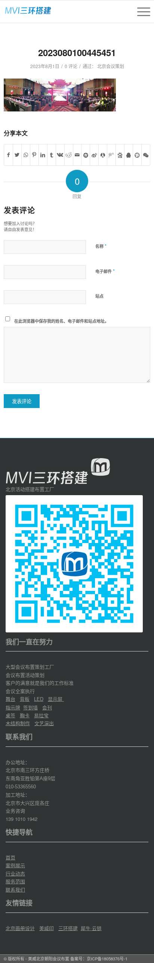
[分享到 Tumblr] (51, 154)
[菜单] (140, 11)
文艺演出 (44, 723)
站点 (99, 296)
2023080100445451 (77, 52)
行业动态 (15, 873)
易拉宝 (41, 715)
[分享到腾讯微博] (111, 154)
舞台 (10, 698)
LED (38, 699)
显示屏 (56, 698)
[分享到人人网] (103, 154)
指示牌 (13, 707)
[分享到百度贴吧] (120, 154)
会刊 (47, 707)
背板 (25, 698)
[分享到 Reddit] (69, 154)
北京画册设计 (20, 928)
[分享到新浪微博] (94, 154)
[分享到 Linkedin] (43, 154)
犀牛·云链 (91, 928)
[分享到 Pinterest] (34, 154)
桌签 (10, 715)
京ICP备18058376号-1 (107, 959)
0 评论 (71, 66)
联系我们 (15, 889)
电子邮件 (105, 271)
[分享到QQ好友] (128, 154)
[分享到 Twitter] (17, 154)
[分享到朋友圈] (146, 154)
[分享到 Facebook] (8, 154)
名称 (101, 245)
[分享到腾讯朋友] (137, 154)
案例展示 (15, 865)
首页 (10, 857)
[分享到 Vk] (60, 154)
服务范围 (15, 881)
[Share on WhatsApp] (26, 154)
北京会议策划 (110, 66)
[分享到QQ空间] (85, 154)
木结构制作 (18, 723)
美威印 (46, 928)
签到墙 (30, 707)
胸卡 (25, 715)
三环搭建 (68, 928)
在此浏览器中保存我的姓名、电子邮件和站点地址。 (61, 321)
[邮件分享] (77, 154)
